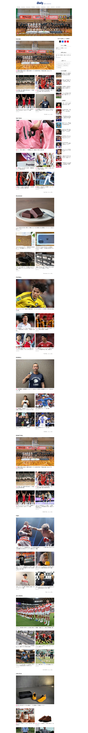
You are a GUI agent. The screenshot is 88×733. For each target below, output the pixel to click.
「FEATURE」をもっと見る (47, 114)
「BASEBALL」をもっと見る (47, 431)
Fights (17, 515)
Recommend (19, 195)
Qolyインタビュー (67, 63)
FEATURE (18, 39)
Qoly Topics (19, 118)
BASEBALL (18, 357)
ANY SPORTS (19, 595)
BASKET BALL (19, 435)
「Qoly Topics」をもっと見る (47, 192)
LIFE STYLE (19, 673)
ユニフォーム (59, 63)
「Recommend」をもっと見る (47, 273)
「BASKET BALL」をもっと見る (47, 511)
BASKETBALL (65, 65)
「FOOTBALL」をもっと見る (47, 353)
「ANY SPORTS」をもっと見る (47, 669)
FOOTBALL (18, 277)
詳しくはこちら (58, 49)
